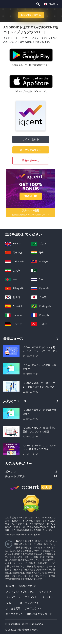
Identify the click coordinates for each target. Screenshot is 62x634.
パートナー (47, 597)
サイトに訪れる (30, 139)
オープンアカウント (30, 149)
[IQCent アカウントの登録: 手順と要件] (11, 368)
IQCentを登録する (31, 14)
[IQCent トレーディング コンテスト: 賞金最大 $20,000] (11, 448)
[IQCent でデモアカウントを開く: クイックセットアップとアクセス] (11, 350)
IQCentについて (27, 585)
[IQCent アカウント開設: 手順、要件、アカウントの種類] (11, 431)
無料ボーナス (31, 160)
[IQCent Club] (31, 490)
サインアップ (13, 597)
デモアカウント (33, 608)
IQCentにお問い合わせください (22, 629)
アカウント (31, 597)
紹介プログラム (14, 614)
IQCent (10, 585)
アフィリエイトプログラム (20, 591)
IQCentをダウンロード (39, 614)
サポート (11, 602)
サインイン (45, 591)
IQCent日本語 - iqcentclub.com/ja (24, 624)
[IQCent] (30, 129)
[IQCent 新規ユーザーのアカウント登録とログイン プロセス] (11, 386)
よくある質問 (13, 608)
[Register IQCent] (30, 188)
